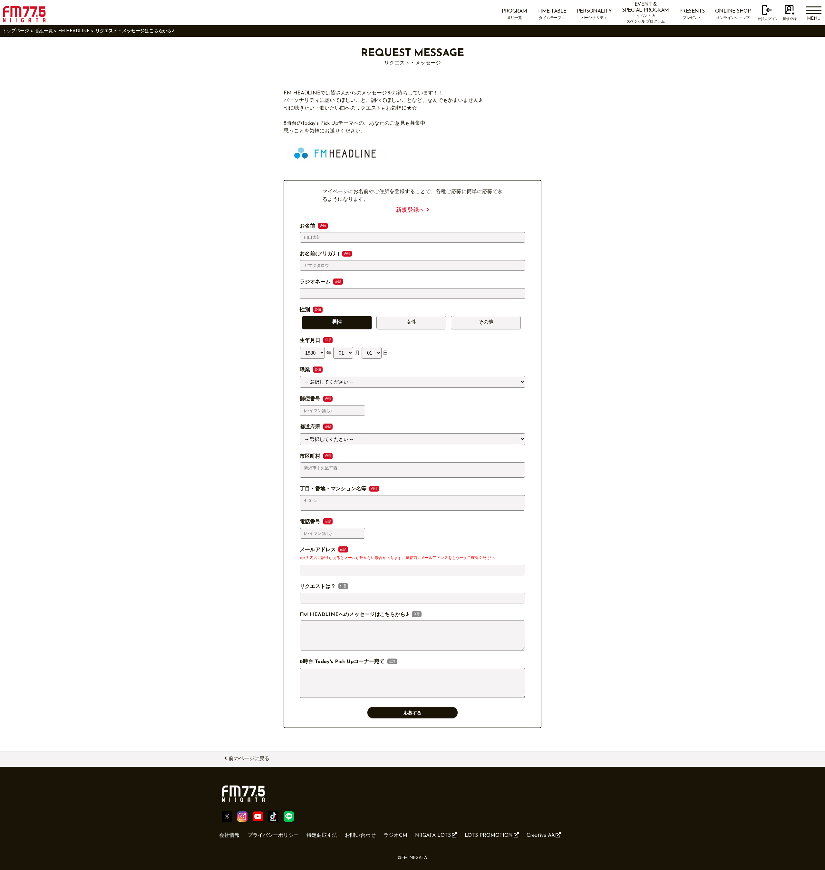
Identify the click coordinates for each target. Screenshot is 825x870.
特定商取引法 (321, 835)
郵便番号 (311, 399)
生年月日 (311, 340)
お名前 (308, 226)
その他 (486, 322)
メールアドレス (318, 549)
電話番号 (311, 521)
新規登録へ (411, 210)
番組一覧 (44, 31)
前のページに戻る (248, 758)
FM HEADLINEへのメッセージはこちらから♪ (355, 614)
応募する (412, 712)
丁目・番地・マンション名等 (334, 489)
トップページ (15, 31)
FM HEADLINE (74, 31)
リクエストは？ (318, 586)
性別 (306, 310)
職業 (306, 370)
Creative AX (541, 835)
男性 (337, 322)
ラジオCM (395, 835)
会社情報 (229, 835)
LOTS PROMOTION (489, 835)
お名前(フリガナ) (320, 254)
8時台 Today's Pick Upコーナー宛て (343, 661)
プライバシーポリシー (273, 835)
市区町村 (311, 456)
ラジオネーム (316, 282)
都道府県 (311, 427)
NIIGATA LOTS (433, 835)
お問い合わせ (360, 835)
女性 (411, 322)
